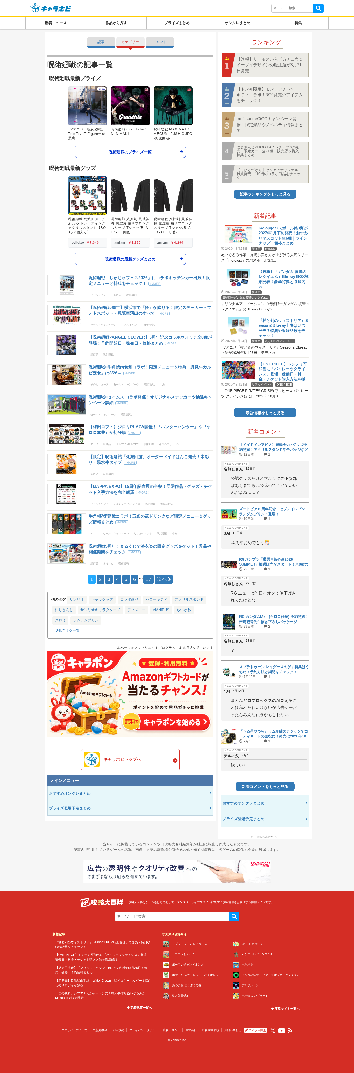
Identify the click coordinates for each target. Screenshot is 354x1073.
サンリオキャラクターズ (100, 610)
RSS (290, 1030)
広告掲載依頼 (210, 1030)
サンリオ (76, 599)
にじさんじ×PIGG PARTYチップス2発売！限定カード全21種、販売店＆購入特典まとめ (268, 151)
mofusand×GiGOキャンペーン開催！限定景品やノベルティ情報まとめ (270, 125)
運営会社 (191, 1030)
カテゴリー (130, 42)
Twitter (272, 1030)
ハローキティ (156, 599)
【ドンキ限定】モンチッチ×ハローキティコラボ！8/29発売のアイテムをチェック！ (270, 95)
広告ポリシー (171, 1030)
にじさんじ (64, 610)
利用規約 (118, 1030)
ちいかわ (183, 610)
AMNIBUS (161, 610)
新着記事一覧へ (141, 1008)
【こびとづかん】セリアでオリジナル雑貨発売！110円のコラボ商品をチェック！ (268, 174)
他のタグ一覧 (69, 630)
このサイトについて (74, 1030)
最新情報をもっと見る (265, 412)
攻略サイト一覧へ (287, 1008)
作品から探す (116, 23)
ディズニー (137, 610)
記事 (100, 42)
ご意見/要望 (100, 1030)
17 (148, 579)
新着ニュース (56, 23)
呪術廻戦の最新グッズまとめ (130, 259)
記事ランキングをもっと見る (265, 194)
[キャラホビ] (50, 7)
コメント (160, 42)
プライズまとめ (177, 23)
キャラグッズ (102, 599)
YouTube (281, 1030)
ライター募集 (257, 1030)
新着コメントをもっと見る (265, 786)
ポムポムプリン (85, 620)
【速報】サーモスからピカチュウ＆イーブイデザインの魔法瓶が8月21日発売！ (270, 65)
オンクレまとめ (237, 23)
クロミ (60, 620)
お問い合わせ (232, 1030)
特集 (298, 23)
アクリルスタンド (189, 599)
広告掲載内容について (265, 836)
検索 (318, 8)
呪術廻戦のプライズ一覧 (130, 152)
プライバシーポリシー (143, 1030)
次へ (162, 579)
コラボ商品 (129, 599)
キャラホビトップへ (122, 759)
